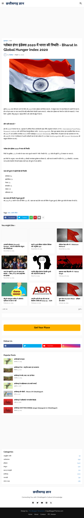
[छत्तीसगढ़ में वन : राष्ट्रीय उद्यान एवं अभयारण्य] (8, 369)
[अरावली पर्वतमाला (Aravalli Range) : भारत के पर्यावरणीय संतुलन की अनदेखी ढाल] (14, 235)
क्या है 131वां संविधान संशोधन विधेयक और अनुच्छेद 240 (41, 246)
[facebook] (13, 346)
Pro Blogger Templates (37, 511)
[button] (3, 3)
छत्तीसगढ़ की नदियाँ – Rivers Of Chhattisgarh (28, 392)
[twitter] (32, 346)
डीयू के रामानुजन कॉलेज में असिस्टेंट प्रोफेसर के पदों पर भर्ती (13, 300)
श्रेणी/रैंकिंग (14, 213)
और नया (5, 309)
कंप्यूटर (42, 466)
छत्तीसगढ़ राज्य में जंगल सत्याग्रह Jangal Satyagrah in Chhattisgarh (35, 408)
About (36, 514)
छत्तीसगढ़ (42, 474)
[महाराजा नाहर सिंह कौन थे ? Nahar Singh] (69, 262)
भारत (10, 41)
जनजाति (42, 477)
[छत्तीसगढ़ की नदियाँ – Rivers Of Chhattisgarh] (8, 394)
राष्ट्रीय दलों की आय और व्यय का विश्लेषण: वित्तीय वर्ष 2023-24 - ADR (41, 300)
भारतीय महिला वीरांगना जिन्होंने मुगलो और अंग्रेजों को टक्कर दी (41, 273)
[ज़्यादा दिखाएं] (43, 217)
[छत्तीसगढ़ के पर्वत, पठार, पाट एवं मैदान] (8, 378)
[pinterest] (46, 502)
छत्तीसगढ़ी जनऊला (19, 359)
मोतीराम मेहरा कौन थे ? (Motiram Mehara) (68, 246)
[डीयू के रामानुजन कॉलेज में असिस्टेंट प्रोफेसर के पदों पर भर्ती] (14, 289)
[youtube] (42, 502)
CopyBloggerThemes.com (54, 511)
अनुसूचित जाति (42, 456)
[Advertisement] (42, 23)
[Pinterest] (35, 217)
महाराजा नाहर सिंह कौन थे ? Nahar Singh (69, 273)
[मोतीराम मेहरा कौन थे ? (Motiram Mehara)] (69, 235)
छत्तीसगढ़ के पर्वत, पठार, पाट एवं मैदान (24, 375)
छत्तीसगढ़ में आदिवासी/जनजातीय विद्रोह (25, 400)
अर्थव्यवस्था (42, 459)
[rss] (51, 502)
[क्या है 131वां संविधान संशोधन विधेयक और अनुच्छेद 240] (42, 235)
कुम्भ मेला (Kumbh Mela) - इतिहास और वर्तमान (69, 300)
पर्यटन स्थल (42, 481)
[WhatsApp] (31, 217)
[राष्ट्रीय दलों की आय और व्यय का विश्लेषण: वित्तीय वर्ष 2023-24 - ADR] (42, 289)
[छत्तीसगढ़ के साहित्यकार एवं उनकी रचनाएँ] (8, 386)
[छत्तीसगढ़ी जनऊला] (8, 361)
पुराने (79, 309)
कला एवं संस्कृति (42, 470)
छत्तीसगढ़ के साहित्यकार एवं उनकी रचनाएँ (25, 383)
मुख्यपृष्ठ (6, 41)
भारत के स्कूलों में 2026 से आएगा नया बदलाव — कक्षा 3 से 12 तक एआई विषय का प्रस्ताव (14, 274)
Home (30, 514)
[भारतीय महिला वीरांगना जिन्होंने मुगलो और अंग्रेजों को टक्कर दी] (42, 262)
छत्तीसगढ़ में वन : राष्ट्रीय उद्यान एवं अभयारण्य (26, 367)
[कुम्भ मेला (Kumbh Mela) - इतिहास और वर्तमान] (69, 289)
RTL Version (52, 514)
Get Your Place (42, 327)
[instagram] (71, 346)
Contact (43, 514)
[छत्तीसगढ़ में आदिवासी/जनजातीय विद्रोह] (8, 402)
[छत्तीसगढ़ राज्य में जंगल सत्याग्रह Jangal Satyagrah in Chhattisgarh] (8, 410)
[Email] (39, 217)
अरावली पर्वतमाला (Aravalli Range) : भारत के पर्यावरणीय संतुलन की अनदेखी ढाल (14, 246)
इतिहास (42, 463)
